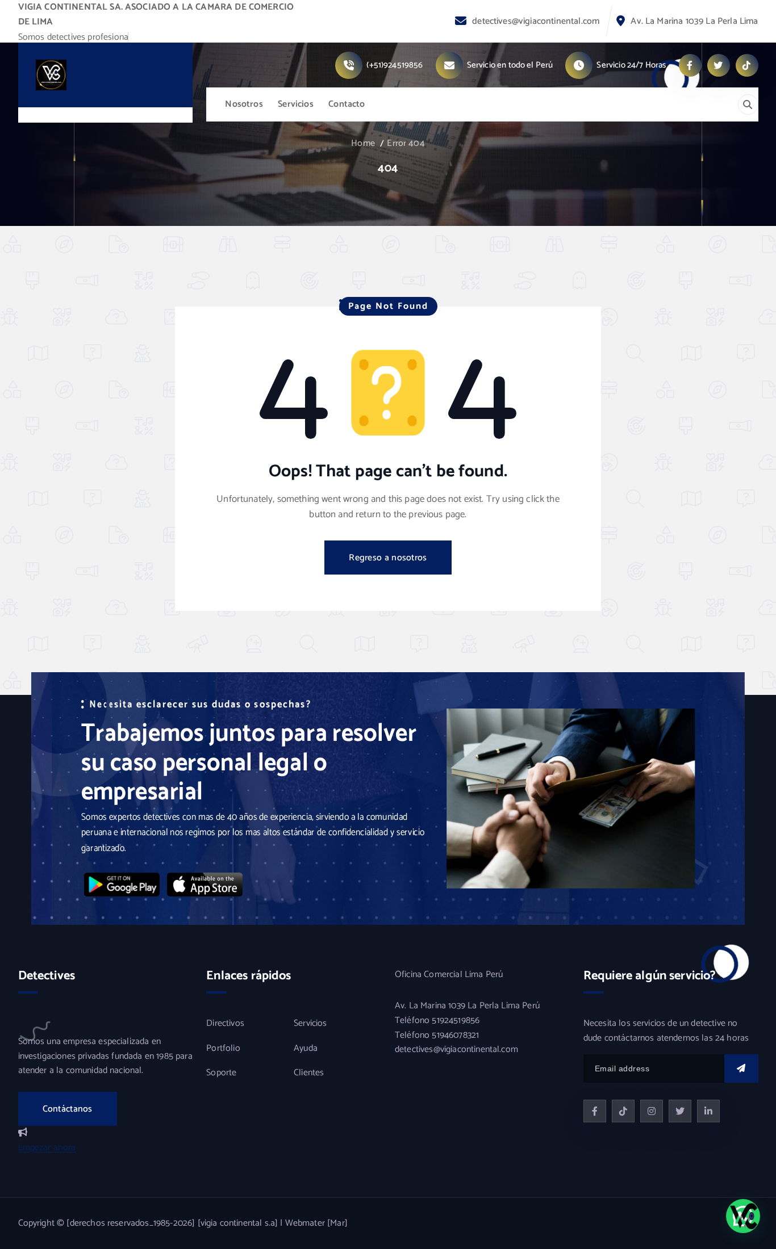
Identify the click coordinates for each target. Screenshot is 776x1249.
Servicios (295, 104)
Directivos (225, 1023)
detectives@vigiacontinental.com (535, 21)
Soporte (221, 1073)
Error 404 (405, 143)
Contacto (346, 104)
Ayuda (306, 1048)
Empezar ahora (47, 1147)
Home (363, 143)
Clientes (309, 1073)
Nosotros (243, 104)
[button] (743, 1216)
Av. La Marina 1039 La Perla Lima (694, 21)
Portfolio (223, 1048)
